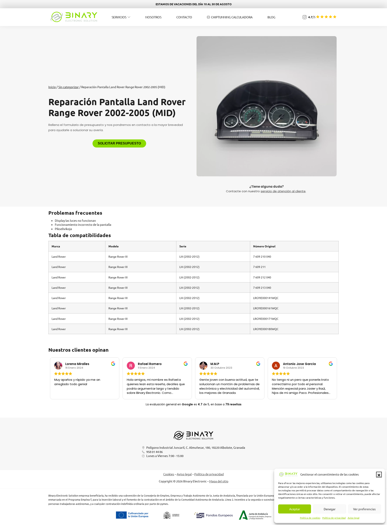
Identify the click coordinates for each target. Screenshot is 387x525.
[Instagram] (304, 17)
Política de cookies (310, 517)
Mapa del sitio (218, 481)
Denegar (330, 509)
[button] (379, 475)
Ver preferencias (364, 509)
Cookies (168, 474)
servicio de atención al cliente (283, 191)
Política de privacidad (334, 517)
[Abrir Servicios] (128, 17)
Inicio (52, 87)
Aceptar (294, 509)
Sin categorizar (68, 87)
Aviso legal (353, 517)
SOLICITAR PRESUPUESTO (119, 143)
